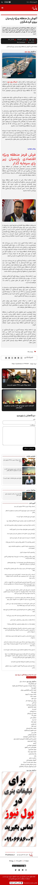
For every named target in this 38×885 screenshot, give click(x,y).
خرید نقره (33, 699)
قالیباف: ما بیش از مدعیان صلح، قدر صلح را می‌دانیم (22, 538)
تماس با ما (19, 861)
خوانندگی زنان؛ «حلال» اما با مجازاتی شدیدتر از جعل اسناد (21, 534)
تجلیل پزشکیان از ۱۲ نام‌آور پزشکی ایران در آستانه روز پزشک (20, 542)
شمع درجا (33, 688)
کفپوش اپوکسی (31, 745)
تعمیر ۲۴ (34, 716)
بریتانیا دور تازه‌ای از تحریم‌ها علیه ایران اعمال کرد (23, 662)
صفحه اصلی (34, 47)
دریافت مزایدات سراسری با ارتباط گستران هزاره (24, 686)
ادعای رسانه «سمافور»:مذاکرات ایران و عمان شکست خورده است (19, 650)
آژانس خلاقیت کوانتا (15, 883)
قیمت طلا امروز (32, 750)
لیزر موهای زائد (32, 684)
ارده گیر (34, 703)
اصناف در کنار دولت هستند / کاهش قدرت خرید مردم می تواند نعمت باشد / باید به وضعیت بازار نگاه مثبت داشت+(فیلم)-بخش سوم (19, 576)
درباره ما (26, 861)
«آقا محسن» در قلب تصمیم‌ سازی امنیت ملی (13, 494)
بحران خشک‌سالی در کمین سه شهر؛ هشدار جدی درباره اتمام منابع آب (20, 637)
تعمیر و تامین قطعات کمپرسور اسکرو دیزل (25, 739)
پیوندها (11, 861)
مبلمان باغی (33, 718)
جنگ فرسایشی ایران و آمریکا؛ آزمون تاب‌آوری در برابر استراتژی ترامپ (20, 667)
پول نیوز (27, 52)
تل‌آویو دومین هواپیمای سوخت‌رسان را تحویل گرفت (22, 529)
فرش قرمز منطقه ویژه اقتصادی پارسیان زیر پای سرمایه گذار (19, 159)
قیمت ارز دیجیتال (31, 714)
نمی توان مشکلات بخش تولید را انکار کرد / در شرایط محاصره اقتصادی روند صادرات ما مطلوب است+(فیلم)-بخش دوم (20, 598)
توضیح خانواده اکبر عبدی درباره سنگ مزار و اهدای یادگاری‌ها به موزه (19, 569)
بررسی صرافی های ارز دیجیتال (28, 764)
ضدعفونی (33, 724)
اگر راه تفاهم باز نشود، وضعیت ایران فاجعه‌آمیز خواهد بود (20, 521)
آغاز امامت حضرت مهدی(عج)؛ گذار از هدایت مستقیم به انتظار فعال (12, 469)
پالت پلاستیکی (32, 754)
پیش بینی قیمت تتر (31, 701)
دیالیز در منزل (32, 758)
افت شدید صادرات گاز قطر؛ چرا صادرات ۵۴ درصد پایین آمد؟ (20, 616)
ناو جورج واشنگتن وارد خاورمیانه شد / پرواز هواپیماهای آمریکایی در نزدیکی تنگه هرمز (21, 563)
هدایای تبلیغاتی (32, 735)
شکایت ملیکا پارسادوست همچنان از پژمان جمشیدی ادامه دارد (20, 525)
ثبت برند (34, 720)
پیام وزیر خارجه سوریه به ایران (27, 552)
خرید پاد (34, 709)
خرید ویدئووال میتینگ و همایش (27, 767)
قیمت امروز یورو (32, 741)
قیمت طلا (33, 692)
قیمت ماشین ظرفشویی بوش (28, 690)
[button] (2, 2)
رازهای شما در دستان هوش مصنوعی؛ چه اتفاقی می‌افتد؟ (21, 624)
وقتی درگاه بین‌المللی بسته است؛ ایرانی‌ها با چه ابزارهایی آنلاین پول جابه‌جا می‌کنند (19, 557)
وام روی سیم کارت (31, 705)
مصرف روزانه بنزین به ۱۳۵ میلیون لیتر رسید (12, 460)
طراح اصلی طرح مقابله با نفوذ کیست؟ (12, 478)
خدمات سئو (23, 682)
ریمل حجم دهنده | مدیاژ (30, 762)
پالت (35, 756)
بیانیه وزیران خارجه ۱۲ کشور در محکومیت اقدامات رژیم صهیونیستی (22, 547)
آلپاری (34, 743)
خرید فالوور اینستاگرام (30, 730)
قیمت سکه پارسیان (31, 728)
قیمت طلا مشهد (32, 707)
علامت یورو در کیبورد (30, 694)
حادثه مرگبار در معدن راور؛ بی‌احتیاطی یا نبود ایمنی (22, 620)
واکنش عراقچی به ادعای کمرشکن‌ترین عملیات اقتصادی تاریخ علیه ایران (19, 610)
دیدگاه (32, 425)
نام (34, 419)
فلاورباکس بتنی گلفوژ (30, 747)
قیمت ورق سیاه (32, 752)
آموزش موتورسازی (31, 760)
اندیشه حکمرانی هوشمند (29, 737)
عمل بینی (33, 733)
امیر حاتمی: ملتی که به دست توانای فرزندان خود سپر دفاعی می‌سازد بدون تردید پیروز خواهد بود (20, 604)
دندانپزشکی (33, 711)
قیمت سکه (33, 696)
